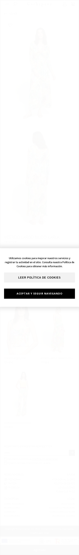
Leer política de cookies (39, 277)
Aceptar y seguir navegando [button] (40, 293)
